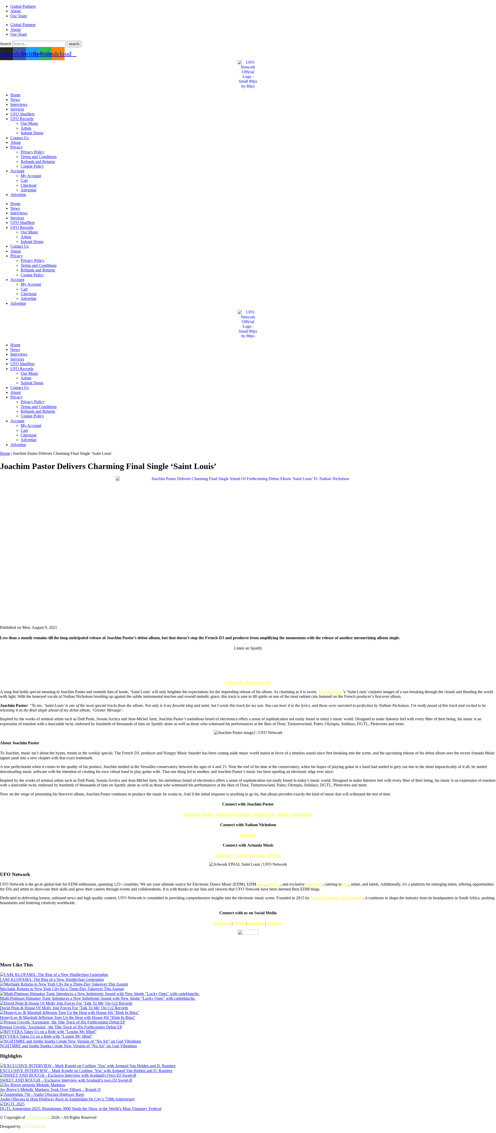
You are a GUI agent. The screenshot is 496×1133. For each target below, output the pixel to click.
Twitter (208, 814)
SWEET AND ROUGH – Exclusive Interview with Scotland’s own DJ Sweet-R (66, 1080)
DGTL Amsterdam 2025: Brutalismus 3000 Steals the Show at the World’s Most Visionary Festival (80, 1108)
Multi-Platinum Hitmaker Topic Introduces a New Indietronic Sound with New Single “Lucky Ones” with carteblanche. (98, 998)
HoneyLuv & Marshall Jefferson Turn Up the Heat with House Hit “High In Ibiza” (67, 1017)
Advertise (28, 190)
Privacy (16, 147)
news (261, 884)
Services (17, 109)
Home (15, 95)
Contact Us (19, 138)
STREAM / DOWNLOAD (248, 683)
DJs (346, 884)
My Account (31, 176)
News (15, 99)
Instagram (225, 814)
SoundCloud (263, 814)
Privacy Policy (32, 152)
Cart (24, 180)
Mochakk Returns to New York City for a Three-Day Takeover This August (62, 989)
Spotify (283, 814)
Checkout (28, 185)
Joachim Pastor (330, 692)
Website (274, 855)
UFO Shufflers (22, 114)
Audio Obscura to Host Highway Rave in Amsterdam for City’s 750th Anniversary (67, 1099)
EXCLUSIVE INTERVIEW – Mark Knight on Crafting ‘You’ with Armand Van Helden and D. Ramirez (86, 1070)
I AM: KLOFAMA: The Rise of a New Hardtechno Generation (52, 979)
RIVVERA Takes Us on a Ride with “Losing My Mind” (46, 1036)
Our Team (18, 16)
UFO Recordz (22, 118)
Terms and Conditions (39, 156)
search (74, 44)
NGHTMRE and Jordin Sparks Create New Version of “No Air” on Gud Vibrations (68, 1046)
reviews (274, 884)
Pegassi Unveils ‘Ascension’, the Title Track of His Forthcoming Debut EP (61, 1027)
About (15, 11)
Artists (26, 128)
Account (17, 171)
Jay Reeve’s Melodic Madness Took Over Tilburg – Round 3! (50, 1089)
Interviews (18, 104)
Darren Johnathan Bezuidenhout (337, 898)
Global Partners (23, 6)
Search (5, 44)
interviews (314, 884)
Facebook (191, 814)
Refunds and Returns (38, 161)
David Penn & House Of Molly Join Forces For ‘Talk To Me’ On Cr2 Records (64, 1008)
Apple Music (302, 814)
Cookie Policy (32, 166)
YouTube (243, 814)
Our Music (29, 123)
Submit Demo (32, 133)
